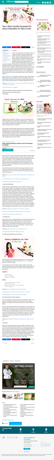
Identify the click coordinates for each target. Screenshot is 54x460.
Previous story (4, 343)
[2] (27, 120)
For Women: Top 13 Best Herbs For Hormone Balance (18, 398)
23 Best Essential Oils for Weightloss (10, 87)
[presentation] (3, 395)
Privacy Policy (27, 451)
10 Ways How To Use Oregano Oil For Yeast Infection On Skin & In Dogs (7, 397)
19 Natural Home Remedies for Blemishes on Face (13, 231)
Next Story (32, 343)
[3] (12, 159)
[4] (8, 275)
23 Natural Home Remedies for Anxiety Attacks (12, 214)
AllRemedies (11, 1)
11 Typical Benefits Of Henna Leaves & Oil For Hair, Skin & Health (16, 291)
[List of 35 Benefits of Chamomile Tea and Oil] (44, 26)
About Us (38, 2)
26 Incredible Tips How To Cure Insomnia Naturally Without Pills (15, 178)
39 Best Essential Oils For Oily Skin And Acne (17, 228)
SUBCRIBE (27, 448)
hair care (25, 260)
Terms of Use (45, 445)
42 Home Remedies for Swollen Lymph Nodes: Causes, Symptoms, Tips (45, 81)
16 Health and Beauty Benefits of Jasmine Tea (12, 181)
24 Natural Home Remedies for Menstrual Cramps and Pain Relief (16, 211)
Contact (49, 445)
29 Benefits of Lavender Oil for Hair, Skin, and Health (18, 208)
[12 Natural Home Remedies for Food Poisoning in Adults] (44, 108)
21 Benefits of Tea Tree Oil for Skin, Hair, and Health (29, 399)
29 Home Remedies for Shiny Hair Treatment (16, 289)
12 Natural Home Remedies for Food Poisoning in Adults (42, 116)
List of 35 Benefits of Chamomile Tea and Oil (43, 33)
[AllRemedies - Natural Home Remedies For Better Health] (3, 437)
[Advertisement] (18, 37)
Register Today (31, 386)
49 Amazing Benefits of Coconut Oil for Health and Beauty (14, 294)
